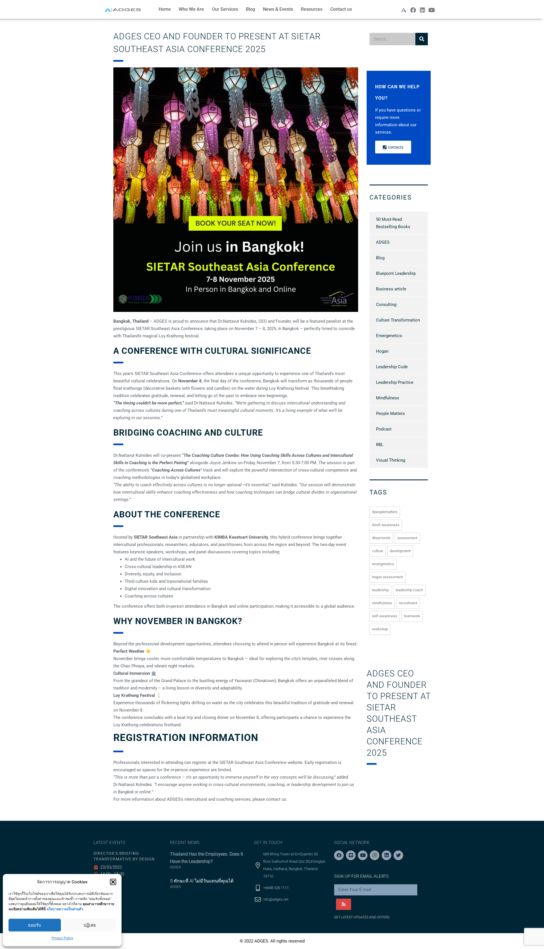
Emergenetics (389, 335)
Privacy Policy (62, 938)
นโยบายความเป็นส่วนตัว (64, 909)
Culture (377, 551)
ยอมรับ (34, 925)
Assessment (407, 538)
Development (400, 551)
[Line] (351, 855)
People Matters (390, 413)
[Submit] (343, 904)
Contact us (341, 9)
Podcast (384, 429)
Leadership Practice (394, 382)
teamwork (412, 616)
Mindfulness (387, 397)
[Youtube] (432, 10)
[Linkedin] (422, 10)
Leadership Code (392, 366)
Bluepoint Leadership (396, 273)
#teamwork (381, 538)
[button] (113, 882)
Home (165, 9)
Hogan (382, 351)
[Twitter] (398, 855)
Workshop (380, 629)
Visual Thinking (390, 460)
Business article (391, 289)
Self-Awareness (384, 616)
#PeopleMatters (385, 512)
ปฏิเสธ (90, 925)
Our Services (225, 9)
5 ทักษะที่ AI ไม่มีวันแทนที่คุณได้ (201, 881)
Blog (250, 9)
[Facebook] (413, 10)
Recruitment (408, 603)
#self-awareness (386, 525)
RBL (379, 444)
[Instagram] (374, 855)
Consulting (386, 304)
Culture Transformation (398, 320)
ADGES (383, 242)
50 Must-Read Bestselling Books (393, 223)
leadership (380, 590)
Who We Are (191, 9)
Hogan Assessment (387, 577)
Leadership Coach (409, 590)
